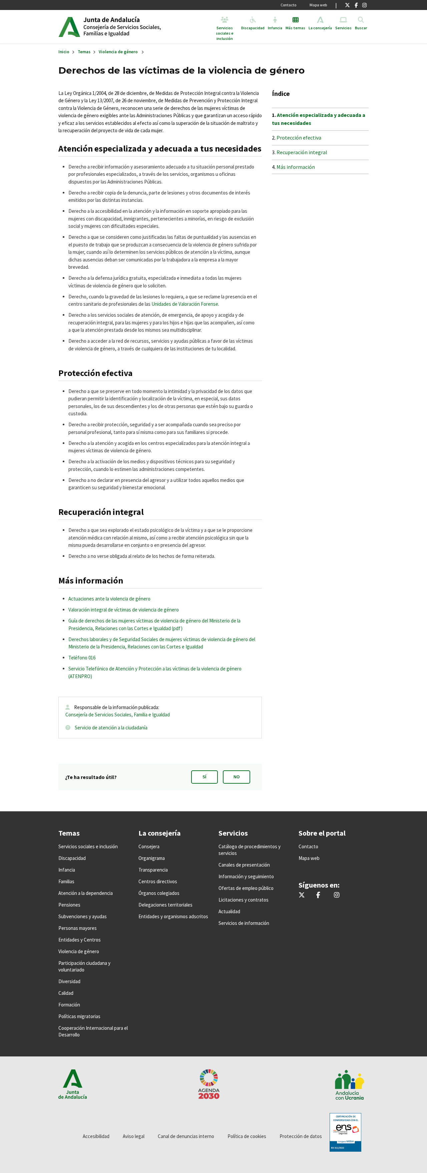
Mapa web (318, 4)
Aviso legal (133, 1136)
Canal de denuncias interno (186, 1136)
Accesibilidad (96, 1136)
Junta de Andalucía (69, 26)
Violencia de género (118, 52)
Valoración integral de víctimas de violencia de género (123, 609)
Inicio (134, 26)
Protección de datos (301, 1136)
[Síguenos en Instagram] (364, 5)
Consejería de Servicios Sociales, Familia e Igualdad (117, 714)
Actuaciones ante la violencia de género (109, 598)
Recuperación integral (302, 152)
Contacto (288, 4)
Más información (296, 167)
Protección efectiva (299, 137)
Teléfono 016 (81, 657)
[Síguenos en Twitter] (347, 5)
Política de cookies (247, 1136)
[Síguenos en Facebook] (356, 5)
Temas (84, 52)
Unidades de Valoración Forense (184, 304)
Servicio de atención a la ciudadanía (111, 727)
